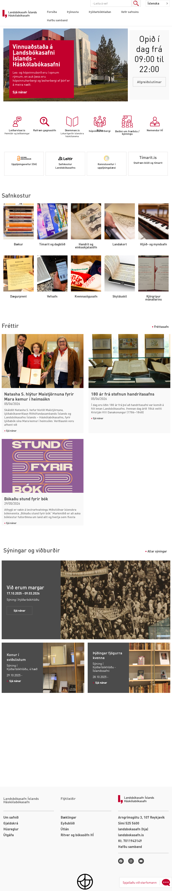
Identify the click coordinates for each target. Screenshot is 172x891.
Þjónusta (73, 12)
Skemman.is (72, 130)
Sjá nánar (10, 430)
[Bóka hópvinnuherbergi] (100, 121)
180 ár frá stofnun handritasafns (122, 394)
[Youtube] (141, 861)
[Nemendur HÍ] (155, 121)
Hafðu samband (57, 20)
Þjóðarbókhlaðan (100, 12)
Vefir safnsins (130, 12)
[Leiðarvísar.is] (17, 121)
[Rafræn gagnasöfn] (45, 121)
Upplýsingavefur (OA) (24, 164)
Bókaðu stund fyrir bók (26, 498)
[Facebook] (121, 861)
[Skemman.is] (72, 121)
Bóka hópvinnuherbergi (100, 130)
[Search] (136, 3)
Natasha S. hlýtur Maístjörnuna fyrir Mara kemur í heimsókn (39, 396)
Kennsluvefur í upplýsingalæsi (107, 165)
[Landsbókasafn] (20, 14)
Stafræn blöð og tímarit (148, 162)
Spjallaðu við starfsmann (140, 882)
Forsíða (52, 12)
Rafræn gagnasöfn (44, 130)
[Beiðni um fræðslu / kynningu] (127, 121)
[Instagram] (131, 861)
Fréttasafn (160, 327)
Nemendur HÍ (155, 130)
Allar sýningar (156, 551)
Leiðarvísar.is (17, 130)
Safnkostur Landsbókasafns (65, 165)
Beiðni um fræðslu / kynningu (127, 132)
